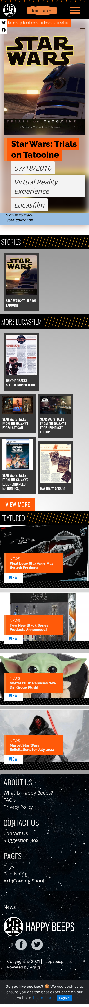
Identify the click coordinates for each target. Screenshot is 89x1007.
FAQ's (10, 800)
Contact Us (16, 833)
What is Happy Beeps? (28, 793)
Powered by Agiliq (23, 967)
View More (17, 504)
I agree (64, 998)
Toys (9, 866)
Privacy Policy (18, 807)
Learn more (43, 997)
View (13, 577)
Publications (27, 23)
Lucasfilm (62, 23)
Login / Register (41, 10)
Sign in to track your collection (19, 217)
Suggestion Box (21, 840)
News (10, 907)
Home (11, 23)
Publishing (15, 873)
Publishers (46, 23)
